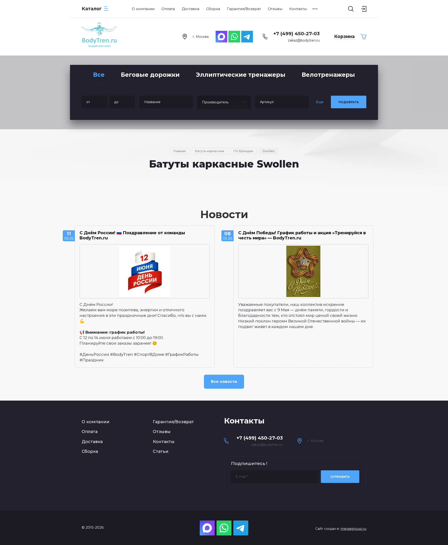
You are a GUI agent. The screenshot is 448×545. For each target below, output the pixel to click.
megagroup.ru (353, 528)
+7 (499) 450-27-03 (296, 33)
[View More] (315, 9)
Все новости (224, 381)
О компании (95, 421)
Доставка (92, 441)
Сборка (90, 451)
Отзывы (162, 431)
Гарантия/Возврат (173, 421)
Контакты (164, 441)
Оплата (90, 431)
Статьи (160, 451)
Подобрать (349, 102)
